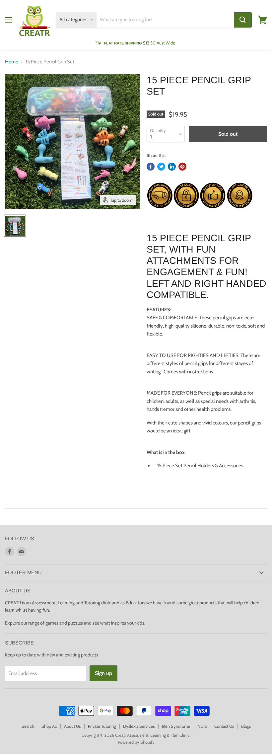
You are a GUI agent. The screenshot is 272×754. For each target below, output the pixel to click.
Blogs (246, 726)
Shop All (49, 726)
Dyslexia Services (139, 726)
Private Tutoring (102, 726)
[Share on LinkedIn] (172, 167)
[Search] (243, 20)
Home (11, 62)
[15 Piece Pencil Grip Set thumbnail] (15, 225)
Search (28, 726)
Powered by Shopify (136, 742)
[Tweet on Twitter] (161, 167)
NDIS (202, 726)
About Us (72, 726)
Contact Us (224, 726)
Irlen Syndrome (176, 726)
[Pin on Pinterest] (182, 167)
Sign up (103, 673)
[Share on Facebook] (151, 167)
